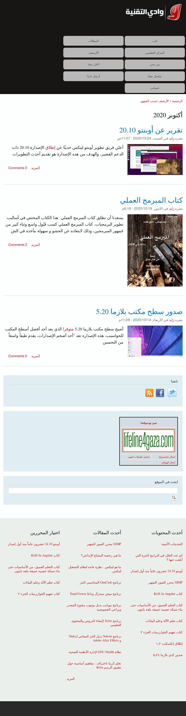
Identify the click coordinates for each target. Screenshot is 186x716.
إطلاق (50, 147)
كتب (154, 41)
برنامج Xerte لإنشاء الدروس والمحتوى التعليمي (96, 623)
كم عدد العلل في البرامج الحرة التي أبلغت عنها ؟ (159, 557)
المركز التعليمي (154, 52)
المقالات (93, 41)
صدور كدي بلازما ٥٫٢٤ (168, 655)
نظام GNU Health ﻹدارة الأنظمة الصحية (95, 652)
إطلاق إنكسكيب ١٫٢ (169, 643)
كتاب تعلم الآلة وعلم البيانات (164, 621)
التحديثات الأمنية (172, 544)
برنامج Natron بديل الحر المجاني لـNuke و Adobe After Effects (95, 638)
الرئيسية (177, 101)
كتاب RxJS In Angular (168, 594)
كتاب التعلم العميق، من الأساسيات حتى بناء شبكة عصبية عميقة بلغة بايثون (156, 607)
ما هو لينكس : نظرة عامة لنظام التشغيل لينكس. (95, 569)
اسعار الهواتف (168, 462)
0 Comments (17, 167)
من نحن (155, 64)
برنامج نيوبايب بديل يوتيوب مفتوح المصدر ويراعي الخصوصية (94, 607)
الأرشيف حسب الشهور (154, 101)
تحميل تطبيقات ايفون (139, 456)
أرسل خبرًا (93, 76)
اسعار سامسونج (167, 456)
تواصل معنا (155, 76)
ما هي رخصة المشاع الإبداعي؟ (101, 555)
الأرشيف (93, 52)
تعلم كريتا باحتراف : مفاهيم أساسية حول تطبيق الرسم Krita (94, 665)
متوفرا (68, 329)
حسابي (154, 88)
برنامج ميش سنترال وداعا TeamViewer (95, 594)
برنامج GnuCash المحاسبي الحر (100, 582)
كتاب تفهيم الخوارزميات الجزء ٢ (162, 632)
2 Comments (17, 244)
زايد (171, 137)
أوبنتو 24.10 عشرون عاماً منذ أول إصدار (157, 571)
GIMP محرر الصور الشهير (165, 582)
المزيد (35, 167)
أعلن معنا (93, 64)
